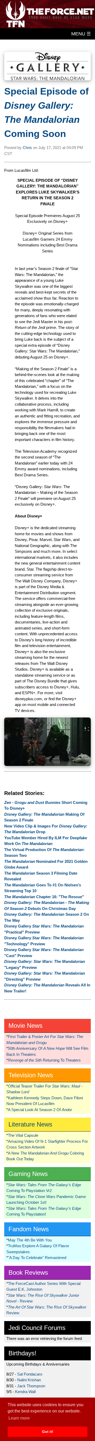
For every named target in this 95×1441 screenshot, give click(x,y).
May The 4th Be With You (30, 1240)
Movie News (25, 1025)
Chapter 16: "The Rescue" (44, 897)
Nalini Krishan (29, 1380)
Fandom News (28, 1229)
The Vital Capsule (23, 1135)
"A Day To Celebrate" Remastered (37, 1257)
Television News (30, 1075)
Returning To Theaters (44, 1060)
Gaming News (28, 1173)
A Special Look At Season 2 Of (40, 1109)
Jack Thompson (31, 1386)
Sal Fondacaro (29, 1374)
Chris (27, 147)
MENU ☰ (81, 33)
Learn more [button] (19, 1418)
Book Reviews (28, 1272)
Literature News (30, 1124)
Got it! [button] (47, 1431)
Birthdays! (22, 1353)
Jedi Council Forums (36, 1327)
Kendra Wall (25, 1391)
